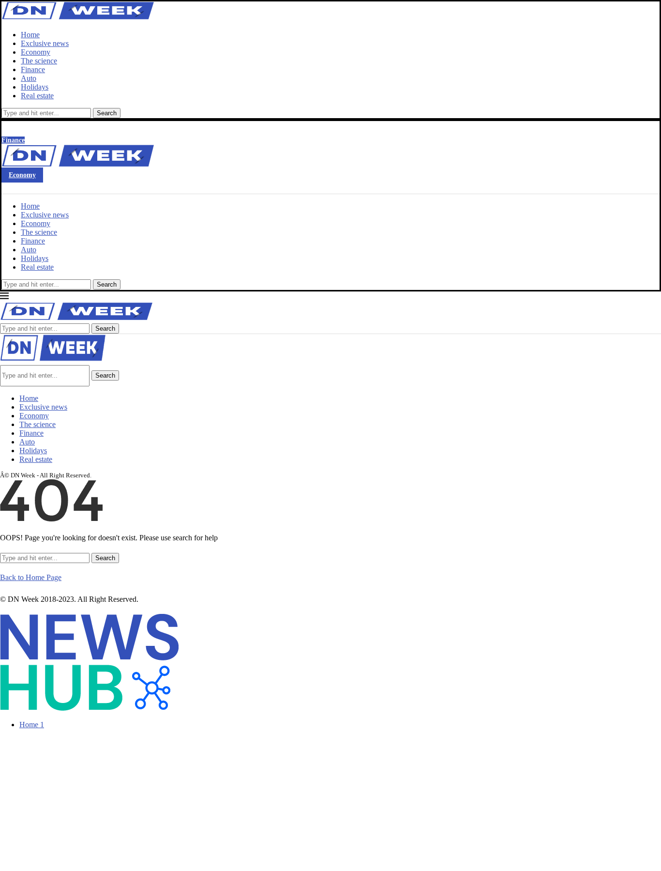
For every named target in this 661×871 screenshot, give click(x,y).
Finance (33, 69)
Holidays (34, 87)
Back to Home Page (30, 577)
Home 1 (31, 724)
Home (30, 35)
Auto (28, 78)
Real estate (37, 96)
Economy (35, 52)
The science (39, 61)
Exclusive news (45, 43)
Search (107, 113)
